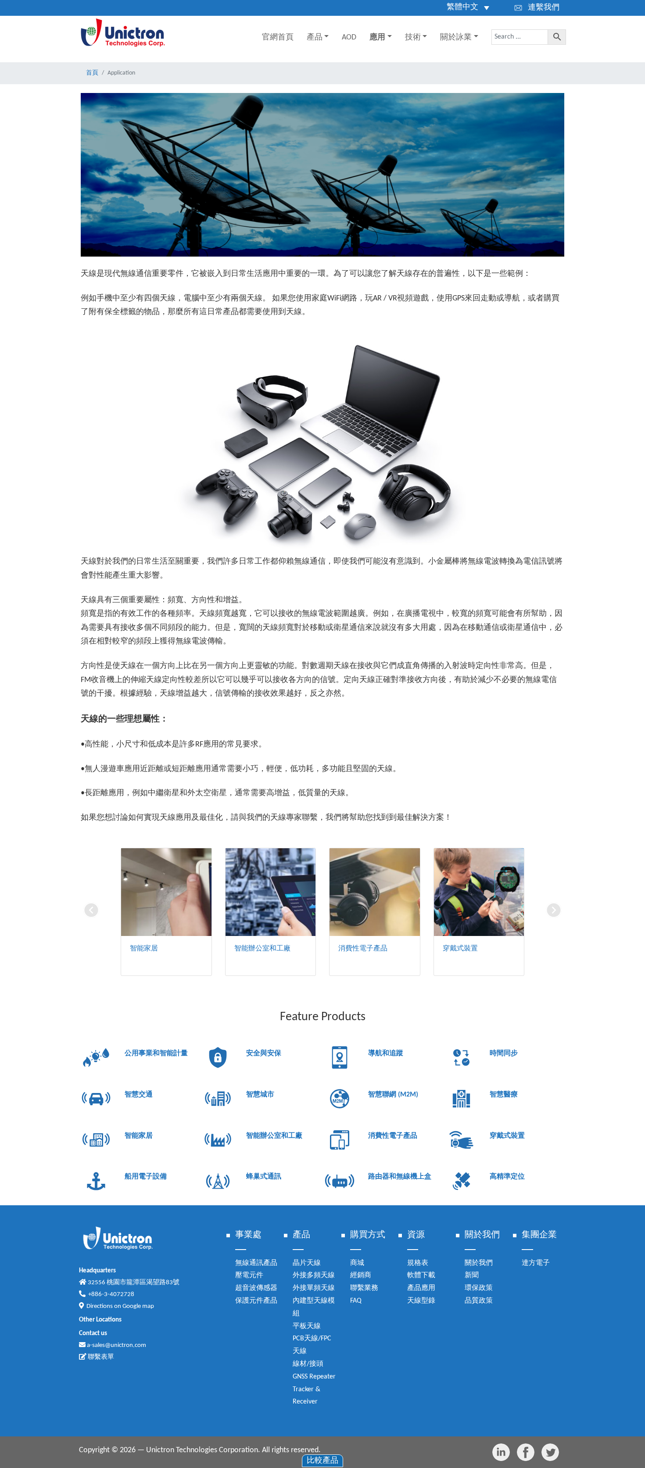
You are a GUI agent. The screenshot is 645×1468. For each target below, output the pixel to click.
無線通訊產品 (256, 1263)
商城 (357, 1263)
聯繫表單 (100, 1357)
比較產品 (322, 1460)
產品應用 (421, 1288)
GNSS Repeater (314, 1376)
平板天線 (307, 1326)
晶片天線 (307, 1263)
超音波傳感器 (256, 1288)
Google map (138, 1306)
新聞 (472, 1275)
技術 (413, 37)
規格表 (417, 1263)
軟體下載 (421, 1275)
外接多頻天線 (314, 1275)
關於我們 (479, 1263)
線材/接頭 (308, 1364)
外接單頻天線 (314, 1288)
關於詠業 (456, 37)
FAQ (356, 1300)
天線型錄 (421, 1300)
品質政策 (479, 1300)
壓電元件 (249, 1275)
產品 (314, 37)
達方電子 (536, 1263)
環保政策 (479, 1288)
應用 (377, 37)
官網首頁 (278, 37)
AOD (349, 37)
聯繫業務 (364, 1288)
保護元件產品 (256, 1300)
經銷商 (360, 1275)
